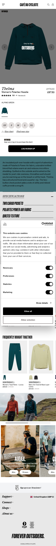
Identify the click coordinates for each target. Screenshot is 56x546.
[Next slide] (51, 47)
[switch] (49, 276)
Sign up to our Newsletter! (30, 488)
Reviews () (21, 96)
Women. (25, 472)
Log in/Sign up (28, 148)
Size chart (9, 131)
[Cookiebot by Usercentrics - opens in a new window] (41, 224)
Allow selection (28, 320)
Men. (14, 472)
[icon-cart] (52, 4)
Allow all (28, 311)
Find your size (23, 131)
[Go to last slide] (4, 47)
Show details (42, 303)
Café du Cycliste (30, 544)
